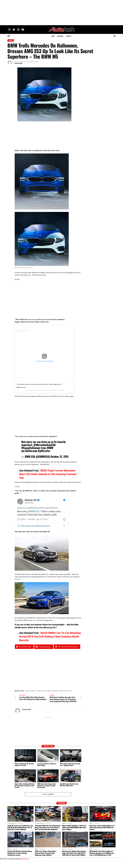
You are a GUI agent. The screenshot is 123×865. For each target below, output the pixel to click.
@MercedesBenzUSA (44, 445)
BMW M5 (46, 464)
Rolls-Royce (19, 396)
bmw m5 (33, 691)
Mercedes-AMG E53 (70, 462)
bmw (27, 691)
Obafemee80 (18, 63)
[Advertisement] (61, 12)
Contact (68, 36)
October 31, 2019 (59, 456)
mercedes (55, 691)
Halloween (47, 691)
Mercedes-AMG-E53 (65, 691)
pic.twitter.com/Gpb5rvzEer (35, 451)
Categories (60, 36)
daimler (39, 691)
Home (53, 36)
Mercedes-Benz (40, 275)
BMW (42, 273)
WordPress (25, 859)
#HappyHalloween (30, 448)
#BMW (50, 448)
